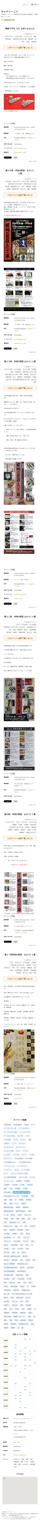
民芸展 (28, 1260)
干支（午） (26, 1237)
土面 (5, 1222)
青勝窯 (6, 1328)
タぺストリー (8, 1158)
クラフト (25, 1151)
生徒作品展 (21, 1279)
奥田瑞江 (12, 1230)
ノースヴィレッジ (9, 1166)
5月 (30, 1339)
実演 (27, 1230)
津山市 (28, 41)
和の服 (7, 186)
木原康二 (16, 829)
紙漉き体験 (19, 1297)
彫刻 (32, 1241)
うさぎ (16, 1140)
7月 (11, 1366)
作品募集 (17, 1188)
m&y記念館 (7, 1125)
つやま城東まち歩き (25, 1162)
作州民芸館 (24, 1196)
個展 (11, 1200)
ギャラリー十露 (8, 369)
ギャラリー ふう (9, 11)
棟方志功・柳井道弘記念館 (12, 1256)
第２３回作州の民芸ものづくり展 (21, 379)
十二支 (34, 965)
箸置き (6, 1297)
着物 (5, 1282)
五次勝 (20, 824)
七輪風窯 (18, 1181)
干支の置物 (17, 1241)
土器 (34, 1219)
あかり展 (20, 1136)
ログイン (25, 4)
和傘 (12, 1219)
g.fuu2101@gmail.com (20, 148)
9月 (20, 1354)
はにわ (17, 1170)
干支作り (25, 1241)
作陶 (32, 1196)
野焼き (31, 1313)
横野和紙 (28, 186)
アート (33, 1125)
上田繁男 (14, 824)
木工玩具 (23, 967)
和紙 (17, 1219)
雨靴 (32, 1324)
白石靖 (34, 829)
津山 (35, 967)
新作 (27, 1245)
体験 (35, 36)
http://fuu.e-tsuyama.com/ (20, 1455)
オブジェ (23, 1140)
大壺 (26, 1226)
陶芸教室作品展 (23, 1324)
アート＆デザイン (24, 1128)
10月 (25, 1348)
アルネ (18, 624)
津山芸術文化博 (8, 1275)
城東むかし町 (8, 1226)
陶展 (11, 1320)
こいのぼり (7, 1155)
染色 (13, 1252)
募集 (29, 1211)
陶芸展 (6, 1324)
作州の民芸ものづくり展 (30, 184)
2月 (16, 1345)
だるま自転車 (19, 1158)
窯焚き (6, 1286)
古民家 (20, 1215)
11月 (30, 1354)
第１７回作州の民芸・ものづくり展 (20, 955)
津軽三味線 (19, 1275)
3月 (20, 1351)
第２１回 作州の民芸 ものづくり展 (20, 617)
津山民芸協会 (27, 377)
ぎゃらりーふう (20, 1147)
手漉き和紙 (8, 377)
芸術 (11, 1309)
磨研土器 (9, 632)
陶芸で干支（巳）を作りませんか (20, 28)
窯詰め (22, 1286)
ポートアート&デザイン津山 (19, 1173)
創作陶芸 (26, 374)
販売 (31, 973)
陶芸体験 (34, 41)
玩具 (13, 1279)
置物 (21, 1305)
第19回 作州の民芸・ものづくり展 (19, 814)
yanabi (26, 1125)
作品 (11, 1188)
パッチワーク (16, 181)
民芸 (21, 1260)
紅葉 (12, 1297)
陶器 (28, 189)
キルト (18, 1151)
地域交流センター (15, 186)
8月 (16, 1348)
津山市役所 (30, 1267)
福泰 (19, 1282)
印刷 (15, 157)
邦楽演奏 (15, 1313)
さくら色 (16, 1155)
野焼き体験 (7, 1316)
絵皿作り (6, 1305)
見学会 (17, 1309)
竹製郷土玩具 (15, 189)
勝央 (5, 1203)
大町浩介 (27, 827)
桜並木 (24, 1252)
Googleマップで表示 (21, 932)
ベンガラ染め (17, 369)
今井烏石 (26, 824)
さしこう (24, 1155)
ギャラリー (24, 822)
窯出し (31, 1282)
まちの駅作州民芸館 (10, 1177)
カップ (14, 1143)
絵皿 (27, 1301)
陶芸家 (31, 1320)
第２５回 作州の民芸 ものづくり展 (20, 172)
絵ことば (23, 189)
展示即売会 (7, 1237)
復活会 (6, 1245)
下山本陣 (15, 1185)
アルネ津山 (8, 181)
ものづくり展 (18, 36)
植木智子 (23, 829)
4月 (25, 1339)
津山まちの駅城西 (9, 1264)
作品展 (25, 1188)
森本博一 (25, 1256)
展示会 (28, 1234)
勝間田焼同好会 (8, 1211)
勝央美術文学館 (8, 1207)
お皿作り (6, 1143)
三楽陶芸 (34, 369)
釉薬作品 (23, 1313)
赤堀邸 (29, 1309)
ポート (6, 1173)
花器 (5, 1309)
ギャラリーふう (9, 36)
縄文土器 (15, 1305)
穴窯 (24, 1282)
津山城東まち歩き (22, 1264)
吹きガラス (33, 374)
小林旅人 (15, 1234)
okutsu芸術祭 (17, 1125)
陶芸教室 (13, 1324)
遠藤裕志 (21, 832)
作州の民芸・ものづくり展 (19, 39)
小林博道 (10, 829)
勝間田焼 (25, 1207)
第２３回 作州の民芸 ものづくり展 (20, 361)
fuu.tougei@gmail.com (20, 339)
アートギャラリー (9, 822)
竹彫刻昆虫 (33, 970)
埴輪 (16, 1226)
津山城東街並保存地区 (10, 1267)
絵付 (21, 1301)
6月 (35, 1351)
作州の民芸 (8, 39)
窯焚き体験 (14, 1286)
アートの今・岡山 (9, 1136)
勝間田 (18, 1207)
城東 (24, 1222)
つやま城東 (29, 1158)
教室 (21, 1245)
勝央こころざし (14, 1203)
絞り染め (6, 1301)
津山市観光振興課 (9, 1271)
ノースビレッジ (22, 1166)
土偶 (28, 1219)
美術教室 (28, 1305)
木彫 (14, 629)
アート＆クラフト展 (10, 1128)
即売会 (13, 1215)
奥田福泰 (30, 39)
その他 (32, 1155)
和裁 (23, 1219)
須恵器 (13, 1328)
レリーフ (32, 1177)
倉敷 (21, 374)
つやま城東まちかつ (10, 1162)
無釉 (27, 1275)
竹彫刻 (8, 189)
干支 (23, 41)
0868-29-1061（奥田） (20, 152)
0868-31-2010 (18, 1098)
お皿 (30, 1140)
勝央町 (24, 1203)
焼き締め (6, 1279)
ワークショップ (28, 36)
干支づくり (7, 1241)
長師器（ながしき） (31, 832)
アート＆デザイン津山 (10, 1132)
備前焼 (21, 1200)
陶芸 (35, 382)
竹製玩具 (19, 973)
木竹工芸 (6, 1252)
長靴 (29, 1316)
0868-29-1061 (18, 598)
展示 (13, 967)
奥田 (5, 1230)
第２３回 (8, 379)
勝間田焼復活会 (20, 1211)
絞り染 (28, 1297)
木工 (23, 186)
